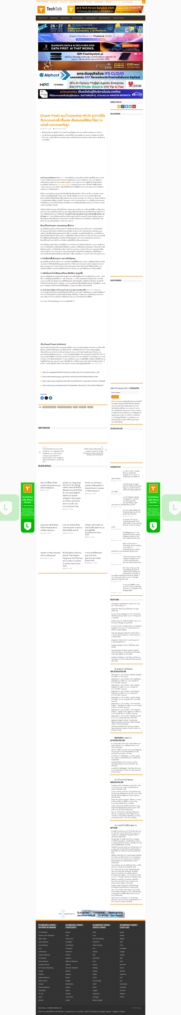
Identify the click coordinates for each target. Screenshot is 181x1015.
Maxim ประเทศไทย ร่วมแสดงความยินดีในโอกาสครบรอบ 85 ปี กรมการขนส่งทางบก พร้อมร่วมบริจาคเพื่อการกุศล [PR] (124, 881)
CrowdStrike (69, 945)
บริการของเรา (54, 2)
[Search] (143, 1)
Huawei (40, 971)
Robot (64, 129)
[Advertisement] (127, 369)
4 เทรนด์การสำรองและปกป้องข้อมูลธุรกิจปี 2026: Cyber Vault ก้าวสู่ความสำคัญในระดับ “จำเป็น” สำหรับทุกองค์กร (126, 523)
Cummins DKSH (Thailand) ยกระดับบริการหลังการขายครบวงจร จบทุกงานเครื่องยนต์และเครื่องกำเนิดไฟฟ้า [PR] (126, 787)
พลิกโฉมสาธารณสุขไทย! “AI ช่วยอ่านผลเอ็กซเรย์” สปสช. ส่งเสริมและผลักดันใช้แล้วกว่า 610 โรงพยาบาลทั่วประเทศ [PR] (126, 899)
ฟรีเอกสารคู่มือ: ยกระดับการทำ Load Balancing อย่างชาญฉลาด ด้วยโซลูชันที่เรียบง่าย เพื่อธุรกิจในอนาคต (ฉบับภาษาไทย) (126, 751)
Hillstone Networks (71, 961)
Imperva (68, 964)
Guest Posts (58, 129)
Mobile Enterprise (104, 18)
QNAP (95, 984)
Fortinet (40, 1000)
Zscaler (67, 1000)
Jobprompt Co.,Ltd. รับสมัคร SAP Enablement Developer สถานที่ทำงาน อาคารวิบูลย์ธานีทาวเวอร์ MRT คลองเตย (126, 681)
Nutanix (95, 971)
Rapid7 (67, 977)
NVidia (95, 974)
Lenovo (95, 964)
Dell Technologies (98, 939)
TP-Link (40, 994)
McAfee (67, 971)
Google (122, 951)
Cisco (40, 948)
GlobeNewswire (98, 2)
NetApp (95, 968)
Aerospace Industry (50, 407)
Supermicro (96, 994)
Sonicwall (123, 987)
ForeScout (68, 951)
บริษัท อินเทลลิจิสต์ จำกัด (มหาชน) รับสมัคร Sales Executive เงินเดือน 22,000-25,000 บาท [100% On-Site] (125, 728)
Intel (94, 961)
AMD (94, 932)
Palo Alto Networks (71, 968)
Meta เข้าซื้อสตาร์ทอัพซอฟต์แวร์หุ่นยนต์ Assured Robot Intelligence (50, 485)
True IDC (123, 990)
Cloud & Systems (91, 18)
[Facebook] (125, 2)
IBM (94, 955)
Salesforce (123, 974)
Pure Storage (97, 981)
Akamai (67, 932)
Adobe (122, 932)
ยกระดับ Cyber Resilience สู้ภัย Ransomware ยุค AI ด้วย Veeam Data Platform (131, 512)
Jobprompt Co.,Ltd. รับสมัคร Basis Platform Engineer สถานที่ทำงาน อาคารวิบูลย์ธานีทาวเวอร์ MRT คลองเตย (125, 687)
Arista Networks (43, 942)
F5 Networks (42, 958)
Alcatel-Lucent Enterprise (46, 935)
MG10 (63, 178)
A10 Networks (42, 932)
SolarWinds (41, 990)
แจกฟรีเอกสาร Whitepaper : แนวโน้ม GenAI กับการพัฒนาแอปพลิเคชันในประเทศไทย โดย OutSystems (125, 757)
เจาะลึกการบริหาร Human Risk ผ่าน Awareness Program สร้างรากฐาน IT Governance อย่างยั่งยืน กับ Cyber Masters (125, 474)
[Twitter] (127, 2)
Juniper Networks (43, 977)
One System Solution (64, 184)
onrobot (83, 407)
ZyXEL (40, 997)
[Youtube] (131, 2)
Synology (96, 997)
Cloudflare (68, 942)
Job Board (89, 2)
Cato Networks (43, 945)
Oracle (95, 977)
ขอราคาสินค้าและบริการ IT (76, 2)
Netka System (42, 981)
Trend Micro (69, 997)
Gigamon (68, 958)
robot (90, 407)
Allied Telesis (42, 939)
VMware (122, 994)
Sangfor (68, 981)
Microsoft (123, 964)
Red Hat (122, 971)
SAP (121, 977)
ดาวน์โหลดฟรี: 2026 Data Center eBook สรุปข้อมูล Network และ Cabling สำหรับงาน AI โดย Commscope (126, 745)
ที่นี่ (74, 301)
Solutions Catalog (118, 18)
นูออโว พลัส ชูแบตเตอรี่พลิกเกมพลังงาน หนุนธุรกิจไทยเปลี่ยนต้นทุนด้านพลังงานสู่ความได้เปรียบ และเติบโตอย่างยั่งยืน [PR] (125, 807)
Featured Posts (42, 18)
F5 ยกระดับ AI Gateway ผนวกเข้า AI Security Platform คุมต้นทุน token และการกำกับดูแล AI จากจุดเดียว (126, 616)
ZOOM (122, 997)
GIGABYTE (96, 942)
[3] (100, 283)
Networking (53, 18)
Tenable (67, 994)
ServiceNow (123, 984)
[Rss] (123, 2)
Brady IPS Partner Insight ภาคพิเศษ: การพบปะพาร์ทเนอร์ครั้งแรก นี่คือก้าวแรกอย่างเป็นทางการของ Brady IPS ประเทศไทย (126, 801)
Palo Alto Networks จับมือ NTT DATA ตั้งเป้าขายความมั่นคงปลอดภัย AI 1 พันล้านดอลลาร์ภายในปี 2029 (125, 635)
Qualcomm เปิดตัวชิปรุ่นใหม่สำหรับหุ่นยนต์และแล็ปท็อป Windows (49, 527)
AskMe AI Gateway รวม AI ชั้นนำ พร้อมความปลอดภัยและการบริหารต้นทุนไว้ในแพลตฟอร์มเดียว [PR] (126, 659)
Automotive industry (64, 407)
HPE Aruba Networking (45, 968)
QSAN (94, 987)
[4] (69, 285)
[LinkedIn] (129, 2)
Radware (68, 974)
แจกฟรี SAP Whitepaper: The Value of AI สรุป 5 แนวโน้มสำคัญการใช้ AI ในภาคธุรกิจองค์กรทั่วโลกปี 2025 (126, 770)
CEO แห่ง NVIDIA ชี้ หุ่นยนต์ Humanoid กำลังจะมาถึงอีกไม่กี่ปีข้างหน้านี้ (73, 527)
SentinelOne (69, 984)
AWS (121, 942)
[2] (64, 283)
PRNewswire (108, 2)
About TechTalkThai (42, 2)
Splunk (67, 990)
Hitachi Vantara (97, 945)
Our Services (63, 2)
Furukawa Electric (43, 964)
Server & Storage (77, 18)
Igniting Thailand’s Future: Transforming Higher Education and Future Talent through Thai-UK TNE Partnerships (125, 722)
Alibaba (122, 939)
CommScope (42, 951)
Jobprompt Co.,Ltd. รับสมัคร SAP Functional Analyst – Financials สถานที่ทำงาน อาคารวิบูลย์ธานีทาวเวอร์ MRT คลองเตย (126, 705)
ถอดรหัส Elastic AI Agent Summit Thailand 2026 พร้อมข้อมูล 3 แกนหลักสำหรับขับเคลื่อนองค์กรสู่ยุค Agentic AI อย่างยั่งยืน (126, 487)
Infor (121, 961)
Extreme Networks (44, 955)
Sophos (67, 987)
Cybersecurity (65, 18)
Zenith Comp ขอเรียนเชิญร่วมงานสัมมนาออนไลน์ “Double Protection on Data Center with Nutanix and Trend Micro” (93, 451)
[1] (73, 278)
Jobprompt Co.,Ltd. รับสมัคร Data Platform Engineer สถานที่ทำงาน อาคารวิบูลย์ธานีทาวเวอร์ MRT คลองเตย (125, 693)
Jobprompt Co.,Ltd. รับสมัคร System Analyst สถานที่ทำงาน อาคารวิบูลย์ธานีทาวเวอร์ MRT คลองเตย (126, 699)
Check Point (69, 939)
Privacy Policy (134, 419)
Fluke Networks (43, 961)
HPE (94, 948)
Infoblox (41, 974)
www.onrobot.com (96, 363)
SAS (121, 981)
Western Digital (97, 1000)
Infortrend (96, 958)
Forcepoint (68, 948)
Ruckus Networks (43, 987)
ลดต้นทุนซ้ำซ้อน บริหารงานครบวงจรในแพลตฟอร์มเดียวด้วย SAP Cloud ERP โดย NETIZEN (124, 764)
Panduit (40, 984)
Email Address (116, 392)
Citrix (121, 945)
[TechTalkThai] (52, 9)
